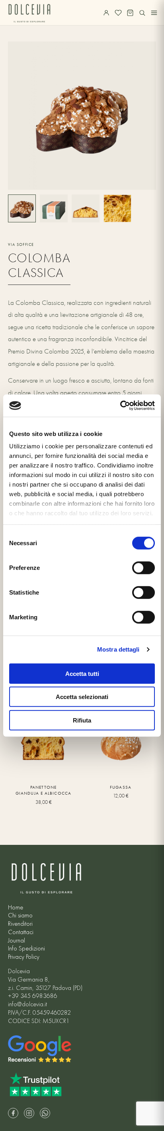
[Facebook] (13, 1113)
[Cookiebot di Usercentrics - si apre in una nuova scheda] (120, 406)
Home (15, 907)
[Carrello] (130, 12)
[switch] (143, 567)
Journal (16, 940)
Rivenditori (20, 924)
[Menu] (154, 12)
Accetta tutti (82, 673)
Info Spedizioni (26, 948)
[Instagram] (29, 1113)
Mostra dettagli (118, 649)
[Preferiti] (118, 12)
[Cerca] (142, 12)
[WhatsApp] (45, 1113)
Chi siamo (20, 915)
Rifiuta (82, 720)
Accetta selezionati (82, 696)
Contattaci (20, 932)
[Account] (106, 12)
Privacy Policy (23, 957)
